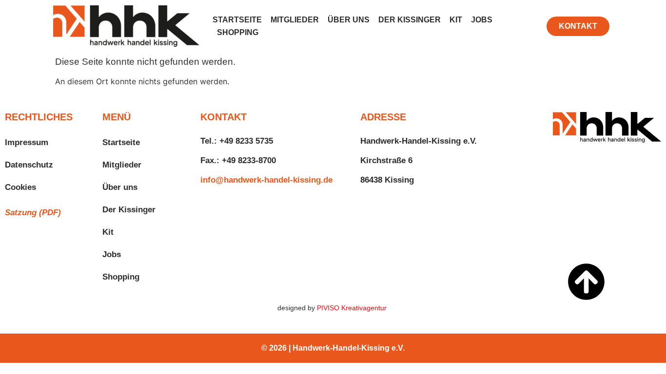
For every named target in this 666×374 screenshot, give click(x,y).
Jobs (481, 20)
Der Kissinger (409, 20)
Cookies (20, 187)
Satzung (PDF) (33, 212)
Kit (456, 20)
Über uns (349, 20)
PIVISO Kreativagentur (353, 308)
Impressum (26, 142)
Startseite (237, 20)
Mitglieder (295, 20)
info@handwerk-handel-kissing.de (266, 180)
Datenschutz (29, 164)
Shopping (237, 32)
